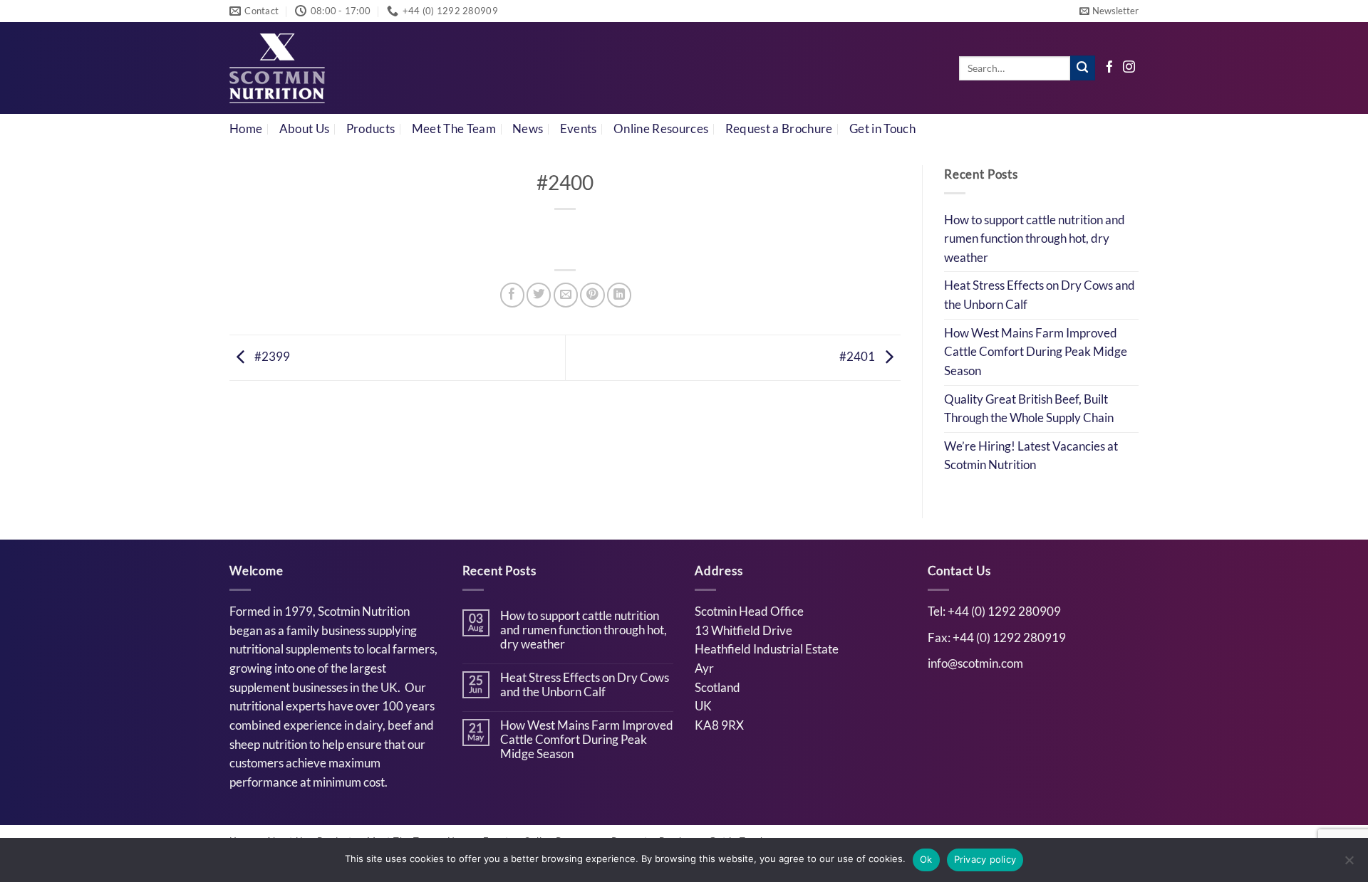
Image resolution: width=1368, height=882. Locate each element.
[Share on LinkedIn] (619, 295)
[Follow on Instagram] (1129, 68)
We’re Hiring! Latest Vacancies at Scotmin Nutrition (1031, 456)
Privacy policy (985, 859)
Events (578, 129)
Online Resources (660, 129)
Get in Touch (882, 129)
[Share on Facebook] (512, 295)
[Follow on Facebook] (1110, 68)
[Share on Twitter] (539, 295)
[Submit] (1082, 68)
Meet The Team (454, 129)
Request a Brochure (779, 129)
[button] (1109, 11)
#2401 (858, 357)
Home (245, 129)
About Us (304, 129)
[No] (1348, 864)
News (527, 129)
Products (370, 129)
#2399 (271, 357)
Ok (926, 859)
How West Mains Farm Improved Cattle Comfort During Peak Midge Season (1035, 352)
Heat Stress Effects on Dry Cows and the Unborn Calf (1039, 295)
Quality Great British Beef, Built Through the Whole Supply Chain (1029, 409)
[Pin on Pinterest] (592, 295)
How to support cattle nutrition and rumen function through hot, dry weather (1034, 239)
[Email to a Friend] (566, 295)
